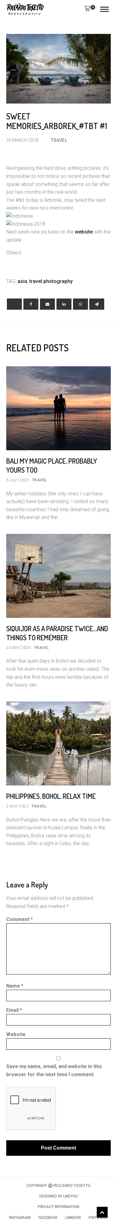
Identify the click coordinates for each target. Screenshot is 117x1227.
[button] (87, 9)
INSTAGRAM (20, 1217)
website (84, 232)
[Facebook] (30, 304)
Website (16, 1034)
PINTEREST (98, 1217)
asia (22, 281)
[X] (14, 304)
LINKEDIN (73, 1217)
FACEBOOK (47, 1217)
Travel (59, 140)
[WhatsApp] (80, 304)
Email (14, 1010)
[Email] (47, 304)
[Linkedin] (63, 304)
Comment (19, 919)
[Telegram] (96, 304)
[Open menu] (104, 9)
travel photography (51, 281)
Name (14, 986)
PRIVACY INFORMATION (58, 1207)
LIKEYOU (70, 1196)
